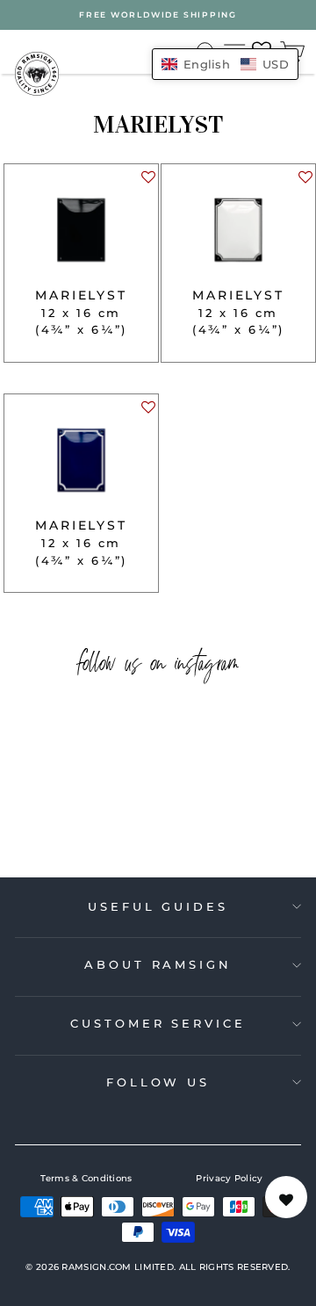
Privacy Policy (229, 1178)
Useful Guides (158, 906)
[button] (147, 181)
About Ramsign (158, 964)
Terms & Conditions (86, 1178)
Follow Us (158, 1082)
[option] (158, 15)
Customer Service (157, 1023)
